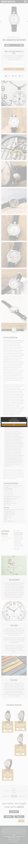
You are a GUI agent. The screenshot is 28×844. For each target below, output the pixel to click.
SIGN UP (14, 424)
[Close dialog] (26, 417)
